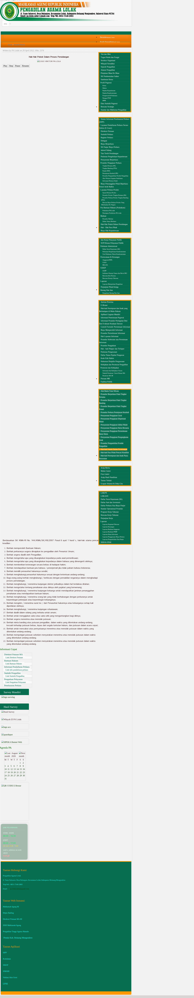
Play (5, 66)
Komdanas (7, 959)
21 (18, 772)
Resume (25, 66)
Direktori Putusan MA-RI (12, 919)
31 (5, 779)
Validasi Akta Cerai (10, 977)
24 (5, 775)
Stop (11, 66)
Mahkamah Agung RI (11, 907)
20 (15, 772)
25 (9, 775)
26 (12, 775)
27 (15, 775)
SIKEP (5, 965)
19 (12, 772)
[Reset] (10, 23)
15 (21, 769)
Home (10, 45)
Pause (17, 66)
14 (18, 769)
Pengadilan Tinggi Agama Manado (16, 932)
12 (12, 769)
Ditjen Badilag (8, 913)
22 (21, 772)
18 (9, 772)
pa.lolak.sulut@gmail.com (19, 889)
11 (9, 769)
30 (24, 775)
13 (15, 769)
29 (21, 775)
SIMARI (6, 971)
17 (5, 772)
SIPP (5, 953)
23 (24, 772)
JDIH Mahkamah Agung (12, 925)
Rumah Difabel (19, 45)
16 (24, 769)
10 (5, 769)
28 (18, 775)
